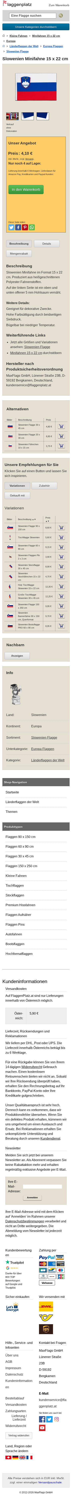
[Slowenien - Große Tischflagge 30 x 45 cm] (10, 598)
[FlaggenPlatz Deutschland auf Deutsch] (15, 1458)
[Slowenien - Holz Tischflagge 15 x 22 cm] (10, 589)
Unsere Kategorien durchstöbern (36, 26)
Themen (11, 811)
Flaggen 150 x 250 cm (21, 866)
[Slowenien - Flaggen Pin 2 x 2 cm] (10, 559)
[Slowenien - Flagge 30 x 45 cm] (10, 429)
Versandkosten (16, 1404)
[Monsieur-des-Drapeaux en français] (29, 1458)
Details (46, 243)
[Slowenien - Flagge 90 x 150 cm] (10, 530)
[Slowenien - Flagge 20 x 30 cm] (10, 438)
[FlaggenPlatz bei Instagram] (56, 1421)
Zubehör (44, 485)
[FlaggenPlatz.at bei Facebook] (42, 1421)
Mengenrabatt (19, 253)
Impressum (13, 1368)
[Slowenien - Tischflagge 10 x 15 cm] (10, 539)
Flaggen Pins (15, 924)
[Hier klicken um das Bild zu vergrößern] (36, 106)
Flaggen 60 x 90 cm (20, 846)
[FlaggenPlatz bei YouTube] (42, 1430)
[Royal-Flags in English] (22, 1458)
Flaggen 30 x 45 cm (20, 856)
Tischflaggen (15, 885)
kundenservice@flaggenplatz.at (28, 385)
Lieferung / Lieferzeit (19, 1417)
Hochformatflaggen (19, 953)
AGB (8, 1361)
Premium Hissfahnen (20, 905)
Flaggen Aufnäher (18, 914)
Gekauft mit (17, 495)
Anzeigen (17, 655)
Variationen (17, 485)
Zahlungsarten (15, 1411)
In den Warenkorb (26, 190)
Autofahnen (14, 934)
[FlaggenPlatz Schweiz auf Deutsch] (8, 1458)
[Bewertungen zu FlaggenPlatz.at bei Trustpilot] (14, 1263)
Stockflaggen (15, 895)
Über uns (11, 1355)
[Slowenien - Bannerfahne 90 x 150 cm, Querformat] (10, 618)
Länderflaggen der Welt (22, 802)
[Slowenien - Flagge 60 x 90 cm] (10, 549)
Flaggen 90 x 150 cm (20, 837)
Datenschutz (14, 1374)
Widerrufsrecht (15, 1426)
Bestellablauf (14, 1398)
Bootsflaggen (15, 944)
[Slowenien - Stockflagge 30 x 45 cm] (10, 569)
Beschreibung (19, 243)
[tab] (19, 243)
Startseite (12, 792)
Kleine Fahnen (16, 875)
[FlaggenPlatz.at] (18, 5)
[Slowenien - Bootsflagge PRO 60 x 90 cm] (10, 628)
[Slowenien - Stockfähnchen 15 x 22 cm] (10, 579)
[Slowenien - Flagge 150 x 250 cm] (10, 608)
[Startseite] (3, 35)
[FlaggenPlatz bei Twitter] (49, 1421)
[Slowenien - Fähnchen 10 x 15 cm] (10, 448)
